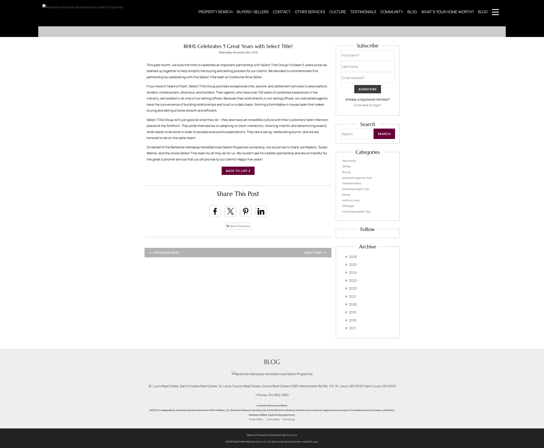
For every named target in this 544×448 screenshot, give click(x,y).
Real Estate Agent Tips (355, 189)
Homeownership (351, 183)
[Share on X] (230, 211)
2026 (353, 256)
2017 (352, 328)
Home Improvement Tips (356, 211)
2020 (353, 304)
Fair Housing (288, 419)
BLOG (412, 11)
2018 (352, 320)
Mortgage (348, 206)
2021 (352, 296)
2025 (353, 264)
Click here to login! (367, 105)
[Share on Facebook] (215, 211)
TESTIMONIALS (363, 11)
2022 (353, 288)
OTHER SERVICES (310, 11)
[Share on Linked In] (261, 211)
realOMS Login (311, 441)
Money (346, 194)
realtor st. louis (351, 200)
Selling (346, 166)
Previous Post (166, 253)
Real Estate (349, 161)
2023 (353, 280)
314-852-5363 (278, 395)
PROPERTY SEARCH (215, 11)
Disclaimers (295, 441)
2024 (353, 272)
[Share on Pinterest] (245, 211)
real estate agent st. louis (357, 178)
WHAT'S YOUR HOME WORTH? (447, 11)
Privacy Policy (256, 419)
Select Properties (239, 226)
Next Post (314, 253)
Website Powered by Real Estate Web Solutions (272, 435)
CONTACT (282, 11)
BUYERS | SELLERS (253, 11)
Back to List (237, 171)
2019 (352, 312)
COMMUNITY (391, 11)
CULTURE (337, 11)
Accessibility (273, 419)
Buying (346, 172)
